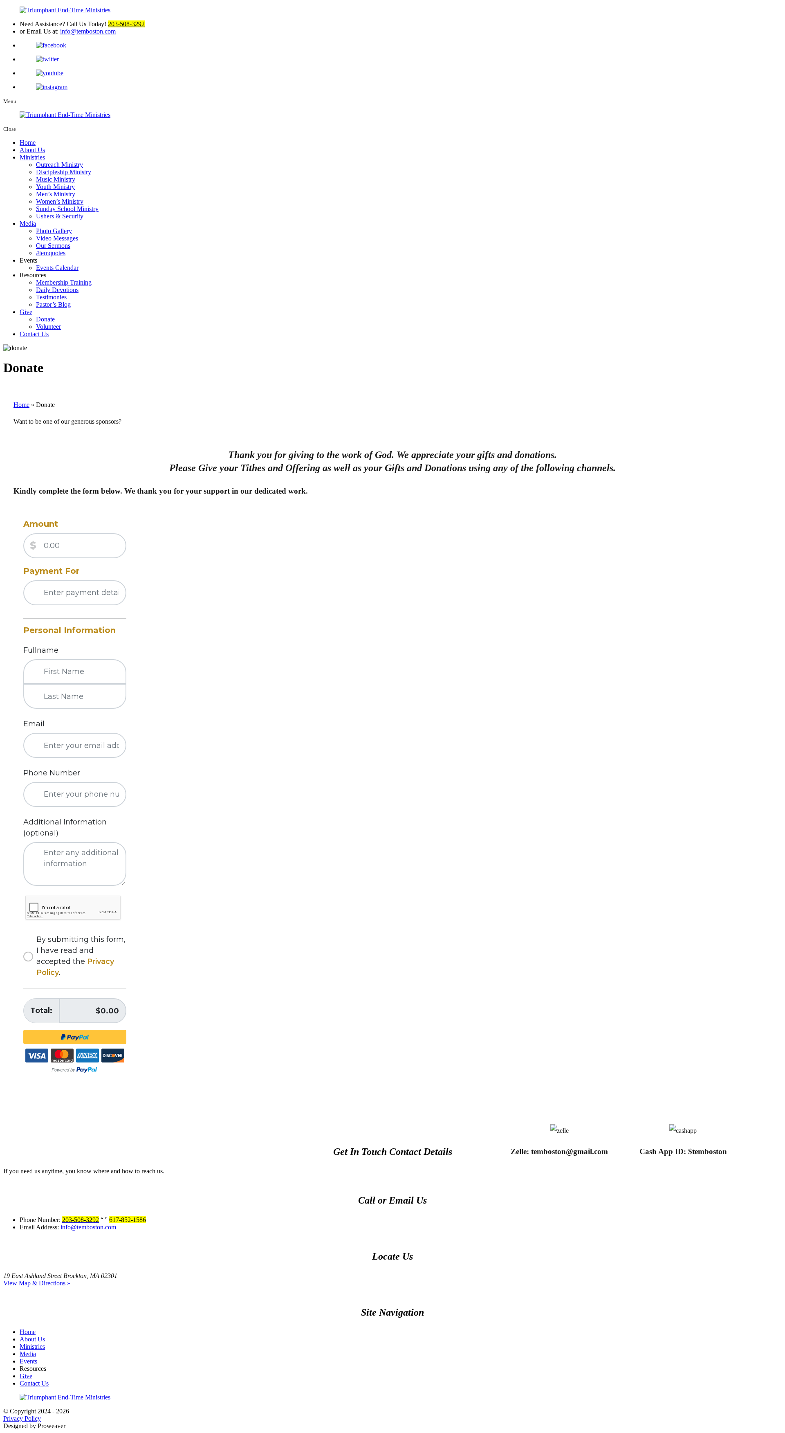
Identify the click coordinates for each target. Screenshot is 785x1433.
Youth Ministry (55, 186)
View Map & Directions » (36, 1283)
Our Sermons (53, 245)
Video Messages (57, 238)
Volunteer (48, 326)
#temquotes (50, 252)
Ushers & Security (59, 216)
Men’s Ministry (55, 194)
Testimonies (51, 297)
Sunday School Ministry (67, 208)
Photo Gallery (54, 230)
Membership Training (64, 282)
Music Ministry (55, 179)
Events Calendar (57, 267)
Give (26, 311)
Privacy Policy (22, 1418)
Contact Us (34, 333)
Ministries (32, 157)
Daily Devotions (57, 289)
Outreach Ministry (59, 164)
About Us (32, 149)
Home (28, 142)
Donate (45, 319)
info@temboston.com (88, 31)
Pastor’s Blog (53, 304)
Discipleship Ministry (63, 171)
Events (28, 1361)
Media (28, 223)
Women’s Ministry (59, 201)
